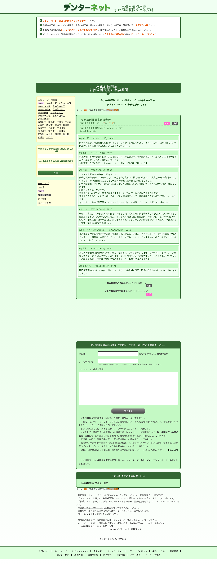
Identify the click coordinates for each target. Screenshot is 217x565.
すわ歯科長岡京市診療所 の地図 (93, 483)
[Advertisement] (108, 60)
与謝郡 (49, 137)
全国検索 (97, 551)
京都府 (54, 100)
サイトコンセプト (94, 514)
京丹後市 (42, 131)
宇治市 (68, 122)
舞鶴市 (51, 122)
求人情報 (42, 199)
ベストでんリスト (115, 551)
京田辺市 (61, 128)
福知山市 (42, 122)
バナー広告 (135, 555)
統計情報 (121, 555)
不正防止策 (173, 450)
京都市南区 (43, 112)
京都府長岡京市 (87, 123)
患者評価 (78, 555)
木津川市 (61, 131)
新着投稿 (174, 551)
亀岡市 (49, 125)
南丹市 (51, 131)
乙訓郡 (41, 134)
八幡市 (51, 128)
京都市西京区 (44, 119)
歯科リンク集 (158, 551)
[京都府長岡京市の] (104, 110)
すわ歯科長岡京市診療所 (96, 119)
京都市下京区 (59, 109)
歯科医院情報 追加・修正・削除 (97, 526)
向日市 (66, 125)
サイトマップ (60, 551)
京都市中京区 (59, 106)
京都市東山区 (44, 109)
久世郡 (49, 134)
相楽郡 (66, 134)
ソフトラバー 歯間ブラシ (130, 529)
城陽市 (58, 125)
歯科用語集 (93, 555)
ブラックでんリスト (93, 507)
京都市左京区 (44, 106)
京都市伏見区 (44, 116)
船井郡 (41, 137)
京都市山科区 (59, 116)
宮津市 (41, 125)
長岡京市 (42, 128)
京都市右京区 (56, 112)
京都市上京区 (65, 103)
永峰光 (157, 555)
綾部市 (60, 122)
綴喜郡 (58, 134)
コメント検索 (44, 203)
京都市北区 (51, 103)
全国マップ (43, 100)
